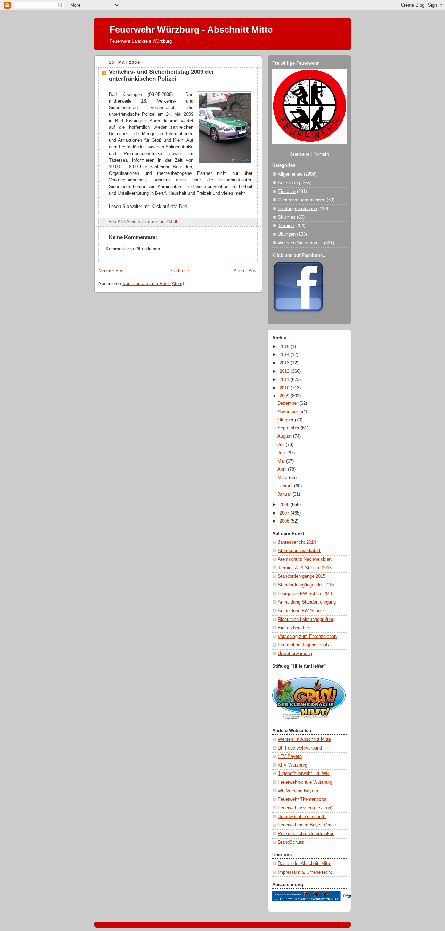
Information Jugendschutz (304, 644)
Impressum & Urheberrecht (305, 872)
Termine (286, 225)
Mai (281, 461)
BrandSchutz (291, 842)
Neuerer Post (111, 270)
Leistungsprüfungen (297, 208)
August (285, 436)
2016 (285, 346)
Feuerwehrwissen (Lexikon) (305, 807)
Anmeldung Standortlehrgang (307, 602)
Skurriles (287, 217)
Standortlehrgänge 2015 (301, 576)
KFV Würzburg (292, 765)
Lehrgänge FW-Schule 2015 (305, 593)
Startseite (179, 270)
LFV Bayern (290, 756)
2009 (285, 396)
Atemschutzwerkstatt (299, 550)
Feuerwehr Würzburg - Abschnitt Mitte (191, 29)
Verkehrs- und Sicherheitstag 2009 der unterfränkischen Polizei (161, 75)
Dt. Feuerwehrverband (300, 748)
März (283, 477)
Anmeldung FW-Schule (301, 610)
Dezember (288, 403)
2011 (285, 379)
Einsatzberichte (293, 627)
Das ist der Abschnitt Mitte (304, 863)
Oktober (286, 420)
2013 (285, 363)
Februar (285, 486)
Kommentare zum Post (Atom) (153, 283)
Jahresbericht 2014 (297, 542)
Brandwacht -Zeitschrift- (302, 816)
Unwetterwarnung (295, 653)
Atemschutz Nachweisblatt (305, 559)
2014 (285, 354)
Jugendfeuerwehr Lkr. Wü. (304, 773)
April (282, 469)
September (289, 428)
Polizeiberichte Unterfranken (306, 833)
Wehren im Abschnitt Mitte (304, 739)
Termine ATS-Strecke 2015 (305, 568)
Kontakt (321, 154)
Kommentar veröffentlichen (133, 248)
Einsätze (287, 191)
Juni (282, 453)
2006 (285, 521)
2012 (285, 371)
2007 (285, 513)
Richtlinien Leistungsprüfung (306, 619)
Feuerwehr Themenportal (302, 799)
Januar (284, 494)
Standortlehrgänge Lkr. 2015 (306, 585)
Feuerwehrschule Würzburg (305, 782)
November (288, 411)
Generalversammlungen (301, 199)
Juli (281, 444)
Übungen (287, 234)
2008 (285, 504)
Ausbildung (289, 182)
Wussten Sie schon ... (300, 243)
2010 (285, 388)
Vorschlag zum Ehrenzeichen (307, 636)
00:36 (172, 221)
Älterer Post (246, 270)
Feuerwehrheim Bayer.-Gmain (307, 825)
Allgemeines (290, 174)
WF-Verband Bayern (298, 790)
